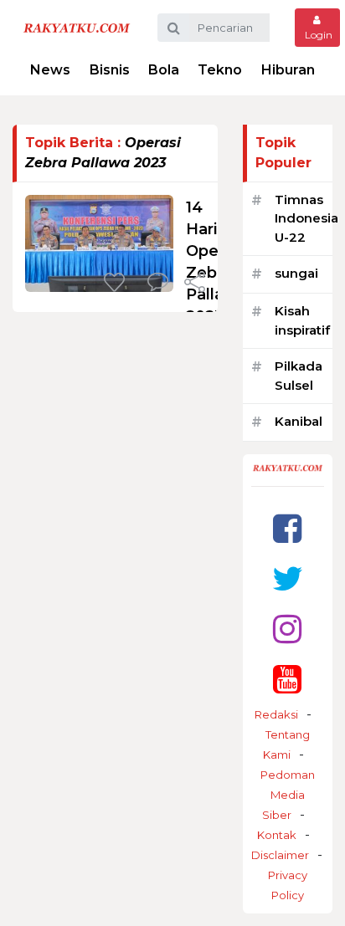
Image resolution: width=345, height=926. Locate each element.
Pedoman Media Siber (287, 794)
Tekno (220, 70)
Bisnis (110, 70)
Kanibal (298, 421)
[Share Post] (194, 283)
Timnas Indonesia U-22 (306, 218)
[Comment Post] (157, 283)
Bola (163, 70)
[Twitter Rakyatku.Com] (288, 578)
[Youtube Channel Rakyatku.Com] (287, 679)
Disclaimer (280, 855)
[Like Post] (117, 283)
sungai (296, 273)
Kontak (276, 835)
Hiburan (288, 70)
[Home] (76, 27)
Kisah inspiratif (302, 320)
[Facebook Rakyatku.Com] (287, 528)
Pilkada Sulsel (298, 375)
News (50, 70)
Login (317, 34)
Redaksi (276, 714)
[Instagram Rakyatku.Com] (287, 628)
